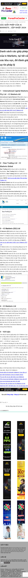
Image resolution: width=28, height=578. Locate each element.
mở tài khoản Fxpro (15, 574)
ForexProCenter (16, 18)
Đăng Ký (24, 7)
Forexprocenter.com (6, 547)
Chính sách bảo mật (6, 552)
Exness (2, 569)
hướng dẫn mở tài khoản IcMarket (17, 571)
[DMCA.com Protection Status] (5, 563)
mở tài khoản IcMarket (6, 573)
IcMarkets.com (4, 571)
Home (2, 22)
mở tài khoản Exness (10, 570)
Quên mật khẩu (23, 12)
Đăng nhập (10, 394)
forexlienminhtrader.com (14, 576)
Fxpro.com (18, 573)
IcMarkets (18, 570)
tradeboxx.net (4, 575)
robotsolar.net (4, 576)
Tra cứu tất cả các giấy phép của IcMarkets (12, 377)
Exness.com (8, 569)
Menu (3, 18)
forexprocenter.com (14, 575)
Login (26, 10)
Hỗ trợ (15, 7)
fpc (20, 575)
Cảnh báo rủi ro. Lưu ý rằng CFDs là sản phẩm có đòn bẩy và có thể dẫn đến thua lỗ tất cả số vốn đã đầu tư (14, 560)
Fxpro (14, 573)
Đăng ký (16, 394)
